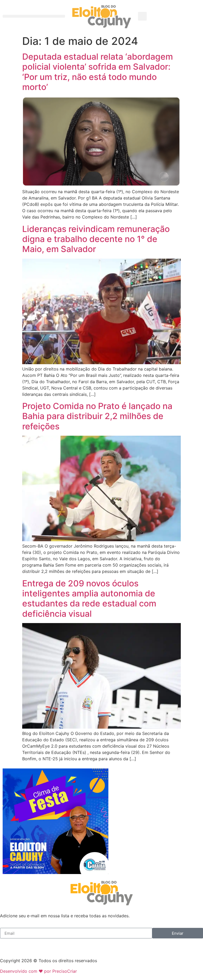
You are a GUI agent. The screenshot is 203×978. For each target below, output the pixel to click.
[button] (34, 16)
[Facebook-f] (6, 945)
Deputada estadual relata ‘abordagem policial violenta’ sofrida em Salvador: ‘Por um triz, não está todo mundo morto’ (97, 71)
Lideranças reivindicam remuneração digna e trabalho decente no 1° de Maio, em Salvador (96, 239)
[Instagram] (21, 945)
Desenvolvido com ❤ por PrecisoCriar (38, 971)
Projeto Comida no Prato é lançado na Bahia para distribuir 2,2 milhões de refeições (97, 416)
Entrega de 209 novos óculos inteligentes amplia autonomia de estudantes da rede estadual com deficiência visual (89, 598)
